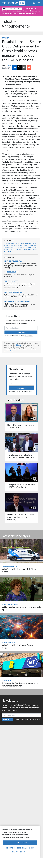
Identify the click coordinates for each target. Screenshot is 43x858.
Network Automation (25, 247)
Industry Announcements (16, 23)
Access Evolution (11, 272)
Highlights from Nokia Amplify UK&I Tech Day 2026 (21, 485)
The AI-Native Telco (10, 604)
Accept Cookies (20, 842)
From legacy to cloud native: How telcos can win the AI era (20, 456)
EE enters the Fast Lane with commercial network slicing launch (20, 684)
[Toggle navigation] (39, 3)
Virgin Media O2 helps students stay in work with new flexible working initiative (19, 305)
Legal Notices (8, 351)
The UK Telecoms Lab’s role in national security (20, 426)
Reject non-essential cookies (20, 848)
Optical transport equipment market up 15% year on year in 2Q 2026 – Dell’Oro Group (21, 296)
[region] (20, 842)
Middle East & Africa (10, 247)
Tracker (5, 38)
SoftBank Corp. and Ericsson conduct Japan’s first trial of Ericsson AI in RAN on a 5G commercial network (19, 286)
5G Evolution (7, 680)
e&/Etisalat (24, 245)
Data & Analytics (25, 243)
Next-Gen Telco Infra (13, 261)
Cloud (17, 243)
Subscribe (20, 332)
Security (18, 249)
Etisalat (9, 65)
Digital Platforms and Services (17, 301)
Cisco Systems (9, 243)
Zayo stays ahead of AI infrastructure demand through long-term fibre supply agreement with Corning (20, 265)
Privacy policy (29, 336)
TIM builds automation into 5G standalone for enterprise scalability (21, 517)
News (35, 247)
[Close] (37, 829)
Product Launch (9, 249)
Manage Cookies (19, 852)
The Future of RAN (11, 281)
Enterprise (32, 245)
